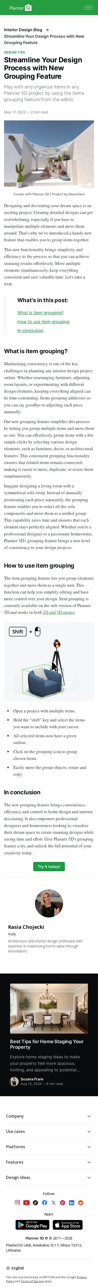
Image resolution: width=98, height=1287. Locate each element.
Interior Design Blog (23, 29)
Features (14, 1162)
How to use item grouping (43, 321)
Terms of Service (32, 1281)
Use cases (15, 1131)
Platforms (15, 1147)
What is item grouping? (40, 312)
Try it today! (49, 866)
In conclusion (30, 330)
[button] (88, 8)
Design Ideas (18, 1177)
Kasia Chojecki (26, 927)
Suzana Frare (32, 1079)
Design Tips (14, 52)
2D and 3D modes (59, 612)
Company (15, 1116)
